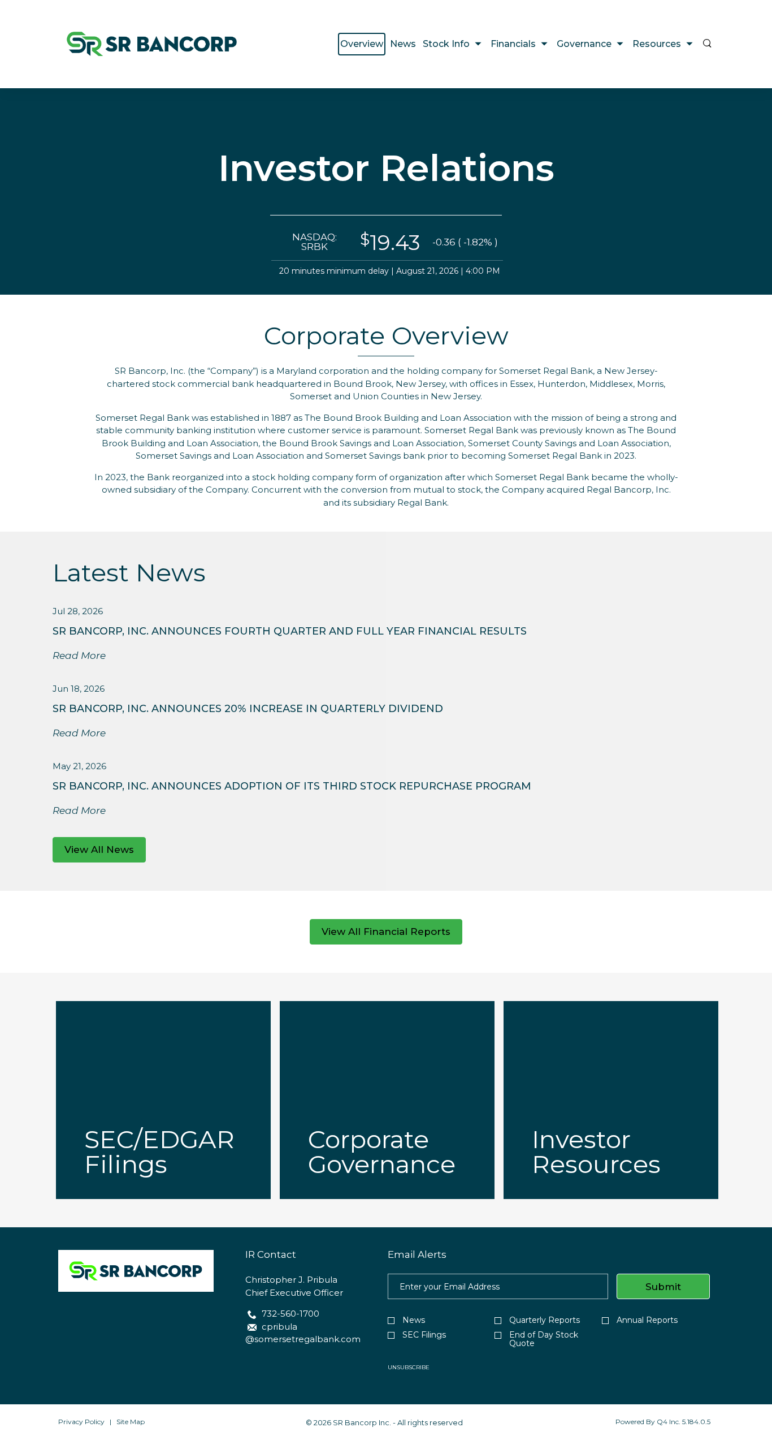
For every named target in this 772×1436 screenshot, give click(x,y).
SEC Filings (424, 1335)
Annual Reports (647, 1320)
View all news (99, 849)
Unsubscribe (409, 1367)
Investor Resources (596, 1151)
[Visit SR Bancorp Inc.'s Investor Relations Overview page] (152, 44)
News (413, 1320)
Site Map (130, 1421)
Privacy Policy (81, 1421)
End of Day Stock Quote (543, 1339)
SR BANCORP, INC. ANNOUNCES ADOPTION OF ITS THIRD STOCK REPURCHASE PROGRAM (292, 786)
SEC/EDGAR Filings (159, 1151)
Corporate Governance (382, 1151)
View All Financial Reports (386, 931)
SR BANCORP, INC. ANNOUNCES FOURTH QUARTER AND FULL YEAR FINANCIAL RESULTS (290, 631)
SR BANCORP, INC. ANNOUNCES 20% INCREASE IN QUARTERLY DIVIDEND (248, 708)
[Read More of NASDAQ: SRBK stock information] (386, 249)
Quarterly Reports (544, 1320)
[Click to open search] (707, 43)
